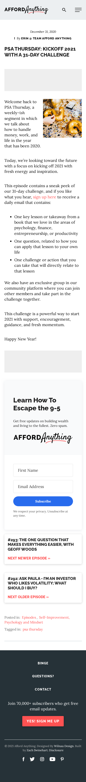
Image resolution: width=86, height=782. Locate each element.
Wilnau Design (64, 746)
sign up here (44, 196)
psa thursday (33, 629)
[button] (43, 438)
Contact (43, 689)
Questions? (43, 676)
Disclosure (56, 750)
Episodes (29, 617)
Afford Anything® (26, 10)
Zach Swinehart (37, 750)
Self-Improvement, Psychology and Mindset (37, 619)
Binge (43, 663)
